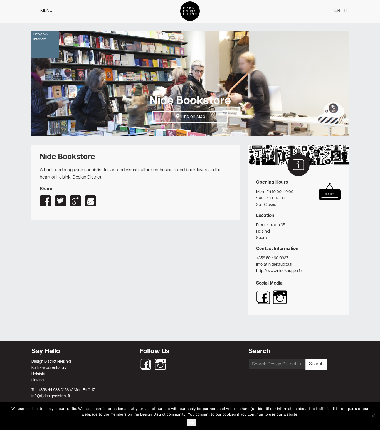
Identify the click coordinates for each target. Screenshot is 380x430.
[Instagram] (160, 364)
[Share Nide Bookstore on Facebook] (45, 200)
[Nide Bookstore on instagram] (280, 303)
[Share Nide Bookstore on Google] (75, 200)
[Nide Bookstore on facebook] (263, 303)
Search (316, 364)
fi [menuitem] (345, 11)
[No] (373, 416)
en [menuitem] (337, 11)
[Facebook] (145, 364)
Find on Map (192, 117)
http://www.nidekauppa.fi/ (279, 271)
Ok (191, 422)
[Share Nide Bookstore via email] (90, 200)
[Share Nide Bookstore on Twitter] (60, 200)
